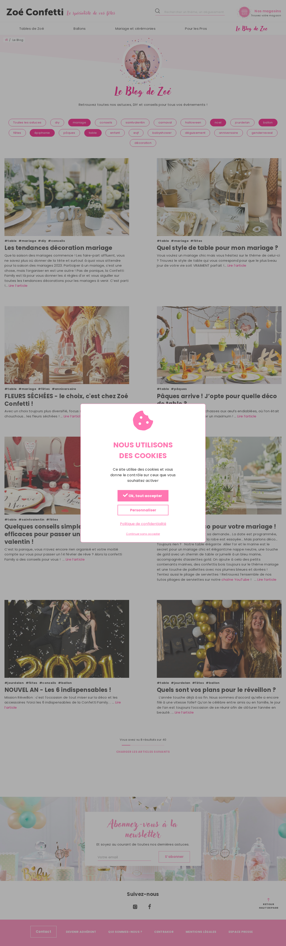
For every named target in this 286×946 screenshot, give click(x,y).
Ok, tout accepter (145, 496)
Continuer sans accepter (143, 534)
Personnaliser (143, 510)
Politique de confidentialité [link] (143, 523)
